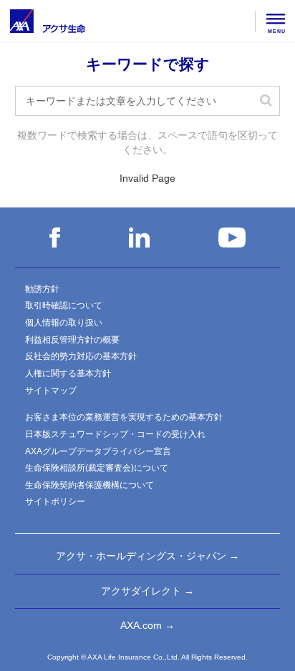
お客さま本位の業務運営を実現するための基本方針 (124, 417)
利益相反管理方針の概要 (72, 340)
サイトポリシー (55, 501)
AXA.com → (147, 625)
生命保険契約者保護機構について (89, 485)
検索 (265, 101)
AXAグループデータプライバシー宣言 (98, 451)
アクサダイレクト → (147, 591)
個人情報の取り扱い (63, 323)
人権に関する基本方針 (68, 373)
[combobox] (148, 101)
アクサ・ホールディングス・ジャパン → (147, 556)
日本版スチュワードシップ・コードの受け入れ (115, 434)
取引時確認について (63, 305)
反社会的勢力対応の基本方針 (81, 356)
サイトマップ (51, 391)
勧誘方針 (42, 289)
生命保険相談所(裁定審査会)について (96, 468)
